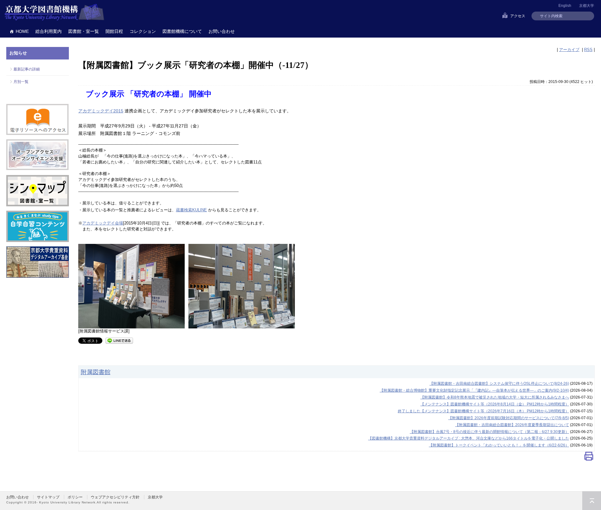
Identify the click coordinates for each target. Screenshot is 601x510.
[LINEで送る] (119, 340)
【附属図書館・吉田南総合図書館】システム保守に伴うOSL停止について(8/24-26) (499, 383)
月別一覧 (20, 82)
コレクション (143, 31)
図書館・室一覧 (83, 31)
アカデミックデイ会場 (102, 223)
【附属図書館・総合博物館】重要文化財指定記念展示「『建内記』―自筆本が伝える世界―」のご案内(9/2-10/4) (474, 390)
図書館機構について (182, 31)
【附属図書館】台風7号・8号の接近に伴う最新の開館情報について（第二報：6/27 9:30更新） (489, 432)
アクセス (517, 16)
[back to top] (591, 500)
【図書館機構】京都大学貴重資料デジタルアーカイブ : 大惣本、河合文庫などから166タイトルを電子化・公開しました (468, 438)
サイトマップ (48, 497)
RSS (588, 49)
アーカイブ (569, 49)
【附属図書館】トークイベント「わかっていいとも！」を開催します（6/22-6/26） (499, 445)
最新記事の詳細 (26, 69)
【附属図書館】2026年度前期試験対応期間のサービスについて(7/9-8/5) (508, 418)
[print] (588, 457)
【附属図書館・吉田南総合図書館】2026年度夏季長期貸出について (512, 425)
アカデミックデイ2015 (100, 110)
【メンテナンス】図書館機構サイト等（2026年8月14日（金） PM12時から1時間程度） (494, 404)
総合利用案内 (48, 31)
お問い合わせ (221, 31)
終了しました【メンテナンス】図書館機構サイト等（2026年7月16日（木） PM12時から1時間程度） (483, 411)
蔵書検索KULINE (191, 210)
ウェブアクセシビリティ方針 (115, 497)
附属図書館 (95, 371)
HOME (22, 31)
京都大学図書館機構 (54, 12)
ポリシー (75, 497)
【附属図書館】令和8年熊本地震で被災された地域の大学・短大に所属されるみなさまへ (494, 397)
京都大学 (586, 5)
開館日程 (114, 31)
